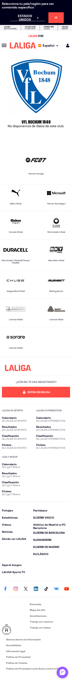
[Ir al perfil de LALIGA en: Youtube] (66, 589)
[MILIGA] (66, 45)
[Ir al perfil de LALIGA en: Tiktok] (46, 589)
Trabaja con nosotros (41, 621)
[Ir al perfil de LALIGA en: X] (25, 589)
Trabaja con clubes (40, 627)
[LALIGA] (23, 45)
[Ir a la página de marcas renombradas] (15, 629)
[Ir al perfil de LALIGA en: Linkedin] (36, 589)
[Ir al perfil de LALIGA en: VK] (56, 589)
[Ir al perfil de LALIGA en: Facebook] (5, 589)
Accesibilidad (13, 645)
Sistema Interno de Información (23, 639)
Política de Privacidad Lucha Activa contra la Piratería (36, 668)
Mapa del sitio (37, 610)
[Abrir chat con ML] (62, 672)
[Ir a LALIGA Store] (36, 36)
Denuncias (35, 604)
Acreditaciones (38, 616)
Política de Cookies (16, 663)
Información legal (15, 651)
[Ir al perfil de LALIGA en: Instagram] (15, 589)
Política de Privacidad (18, 657)
